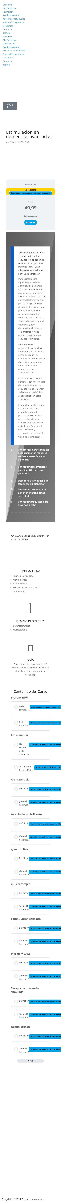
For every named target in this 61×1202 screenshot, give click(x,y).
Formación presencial (13, 22)
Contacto (7, 29)
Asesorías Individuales (14, 18)
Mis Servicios (9, 8)
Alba (12, 142)
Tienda (6, 32)
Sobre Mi (7, 4)
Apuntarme (30, 222)
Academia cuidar (11, 15)
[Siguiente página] (42, 1061)
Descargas (8, 25)
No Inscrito (30, 190)
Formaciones (9, 11)
